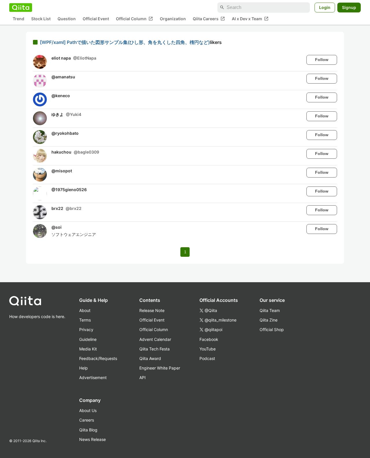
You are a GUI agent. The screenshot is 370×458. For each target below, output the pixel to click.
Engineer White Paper (159, 367)
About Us (88, 410)
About (84, 310)
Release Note (151, 310)
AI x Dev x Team (250, 19)
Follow (321, 59)
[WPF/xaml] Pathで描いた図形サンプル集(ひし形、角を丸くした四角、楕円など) (125, 42)
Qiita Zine (269, 319)
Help (83, 367)
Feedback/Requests (98, 358)
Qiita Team (270, 310)
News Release (92, 439)
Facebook (208, 339)
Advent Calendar (155, 339)
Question (67, 18)
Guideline (88, 339)
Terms (85, 319)
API (142, 377)
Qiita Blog (88, 429)
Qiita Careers (209, 19)
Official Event (96, 18)
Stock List (41, 18)
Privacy (86, 329)
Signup (349, 7)
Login (324, 7)
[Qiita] (20, 7)
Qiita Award (150, 358)
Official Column (134, 19)
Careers (86, 420)
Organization (173, 18)
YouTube (207, 348)
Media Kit (88, 348)
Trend (18, 18)
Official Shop (272, 329)
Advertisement (93, 377)
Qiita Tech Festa (154, 348)
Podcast (207, 358)
